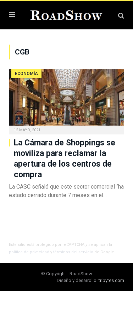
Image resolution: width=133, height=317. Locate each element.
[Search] (121, 15)
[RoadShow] (66, 14)
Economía (26, 73)
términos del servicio (73, 252)
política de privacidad (29, 252)
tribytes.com (111, 280)
